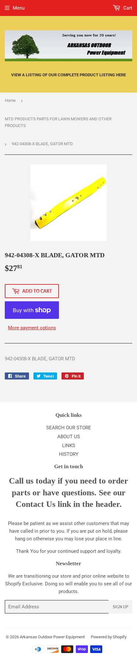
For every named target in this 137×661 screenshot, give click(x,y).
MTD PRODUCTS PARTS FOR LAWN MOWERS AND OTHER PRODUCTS (58, 122)
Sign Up (120, 607)
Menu (19, 8)
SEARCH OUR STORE (68, 428)
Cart (127, 8)
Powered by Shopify (108, 637)
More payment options (32, 328)
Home (10, 100)
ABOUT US (68, 436)
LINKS (68, 445)
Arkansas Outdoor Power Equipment (52, 637)
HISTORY (68, 454)
